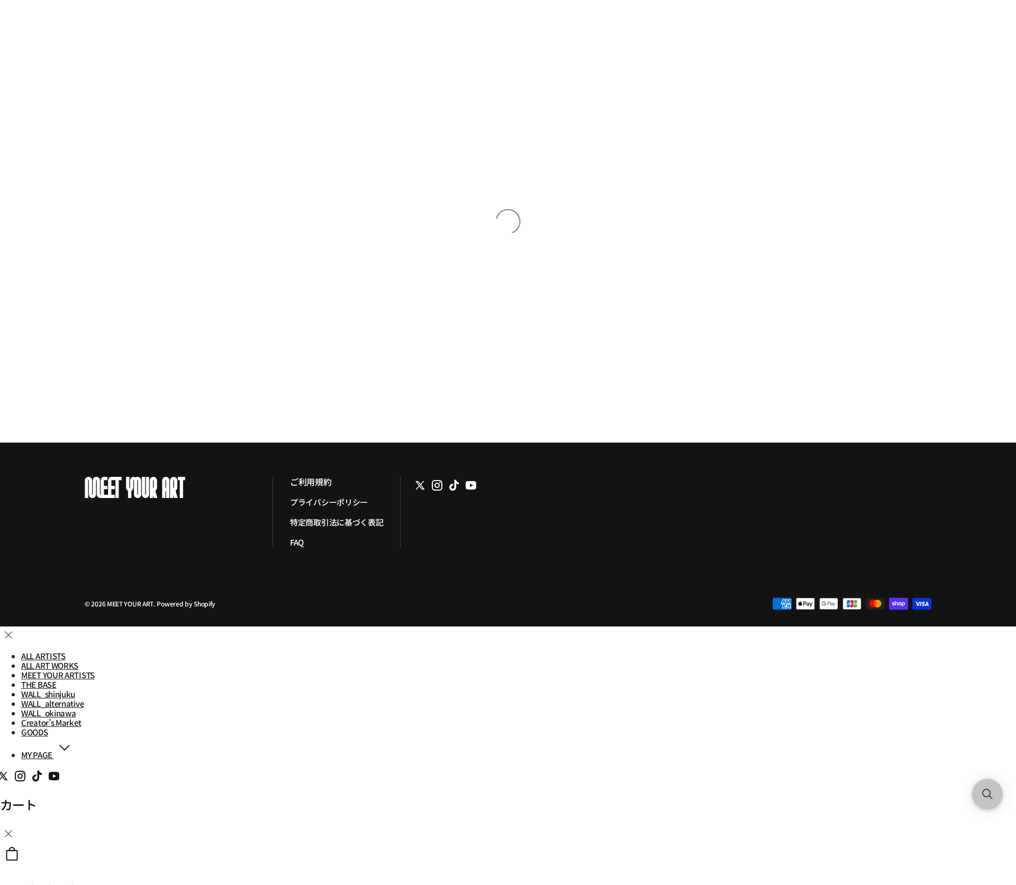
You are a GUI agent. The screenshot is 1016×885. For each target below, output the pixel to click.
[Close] (8, 634)
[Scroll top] (986, 818)
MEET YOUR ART (130, 603)
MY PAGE (37, 754)
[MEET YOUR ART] (170, 487)
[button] (987, 794)
